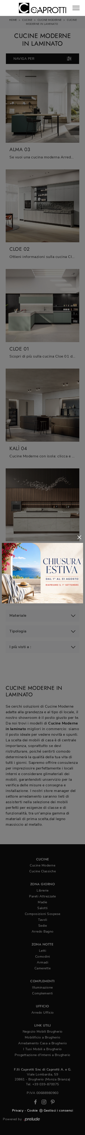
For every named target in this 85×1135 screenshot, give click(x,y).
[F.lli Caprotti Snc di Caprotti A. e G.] (42, 8)
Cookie (32, 1110)
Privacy (18, 1110)
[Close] (79, 537)
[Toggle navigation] (76, 8)
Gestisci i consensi (58, 1110)
